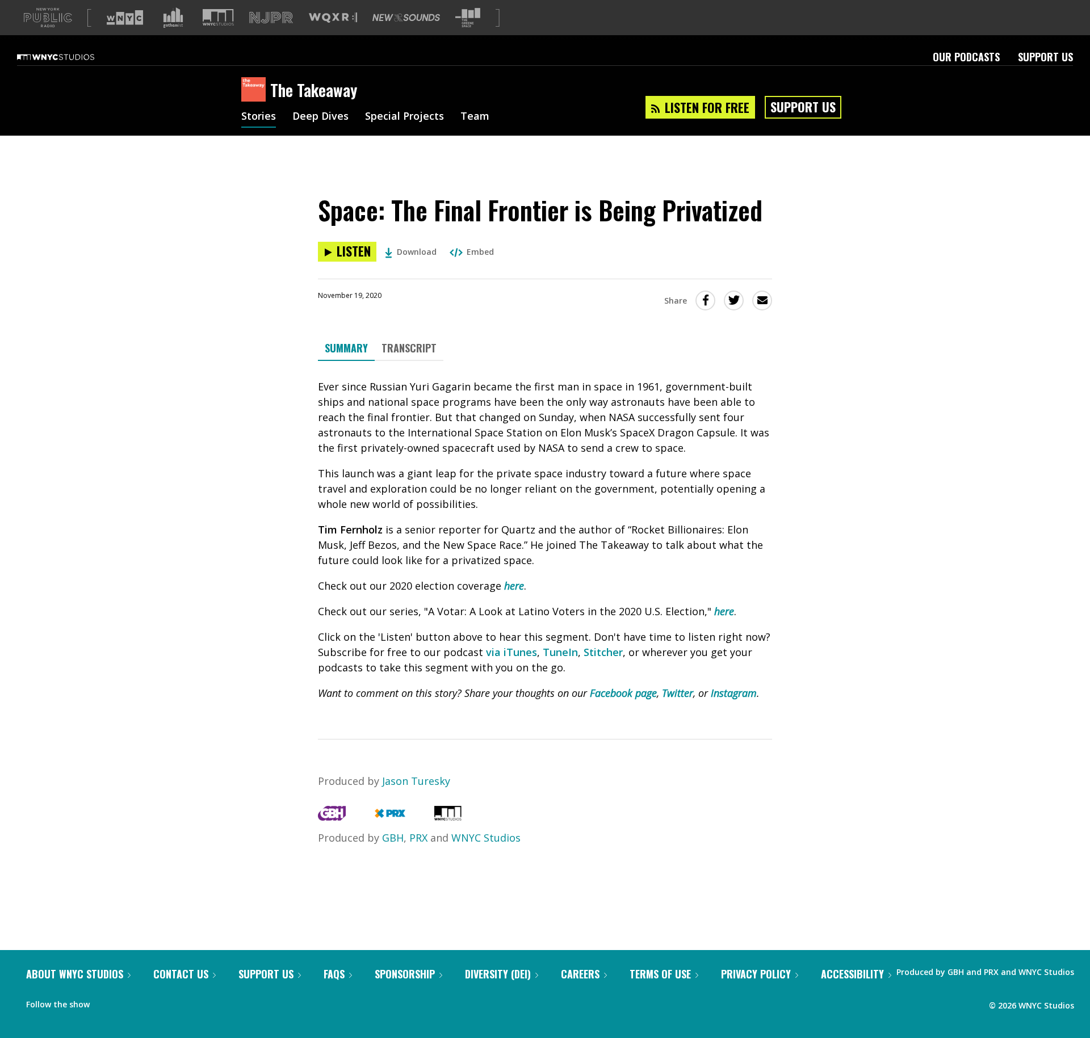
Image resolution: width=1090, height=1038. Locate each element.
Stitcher (603, 652)
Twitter (677, 693)
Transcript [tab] (409, 348)
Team (474, 117)
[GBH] (332, 816)
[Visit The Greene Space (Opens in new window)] (467, 18)
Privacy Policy (756, 973)
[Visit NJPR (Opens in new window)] (271, 18)
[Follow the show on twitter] (128, 1001)
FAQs (334, 973)
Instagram (734, 693)
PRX (418, 837)
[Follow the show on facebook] (106, 1001)
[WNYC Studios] (448, 816)
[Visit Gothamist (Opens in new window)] (173, 17)
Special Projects (404, 117)
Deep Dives (320, 117)
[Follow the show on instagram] (150, 1001)
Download (417, 251)
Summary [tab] (346, 348)
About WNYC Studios (74, 973)
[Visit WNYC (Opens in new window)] (125, 17)
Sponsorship (405, 973)
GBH (393, 837)
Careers (580, 973)
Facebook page (623, 693)
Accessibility (852, 973)
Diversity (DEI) (498, 973)
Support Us (1045, 56)
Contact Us (180, 973)
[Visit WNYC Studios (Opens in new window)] (218, 17)
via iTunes (511, 652)
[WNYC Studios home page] (70, 57)
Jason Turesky (416, 781)
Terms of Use (660, 973)
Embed (480, 251)
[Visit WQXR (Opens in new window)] (333, 17)
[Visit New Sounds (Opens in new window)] (406, 18)
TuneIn (560, 652)
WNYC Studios (486, 837)
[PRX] (390, 816)
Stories (258, 117)
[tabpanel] (545, 540)
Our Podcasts (966, 56)
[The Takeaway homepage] (255, 90)
